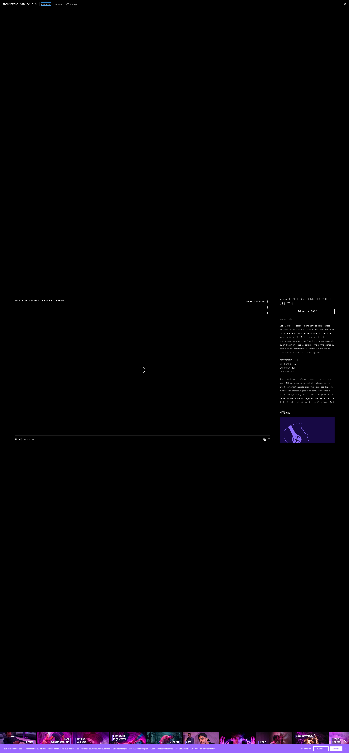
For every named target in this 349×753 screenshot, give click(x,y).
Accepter (336, 748)
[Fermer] (345, 748)
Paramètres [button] (306, 748)
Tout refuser (321, 748)
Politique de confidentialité (203, 748)
